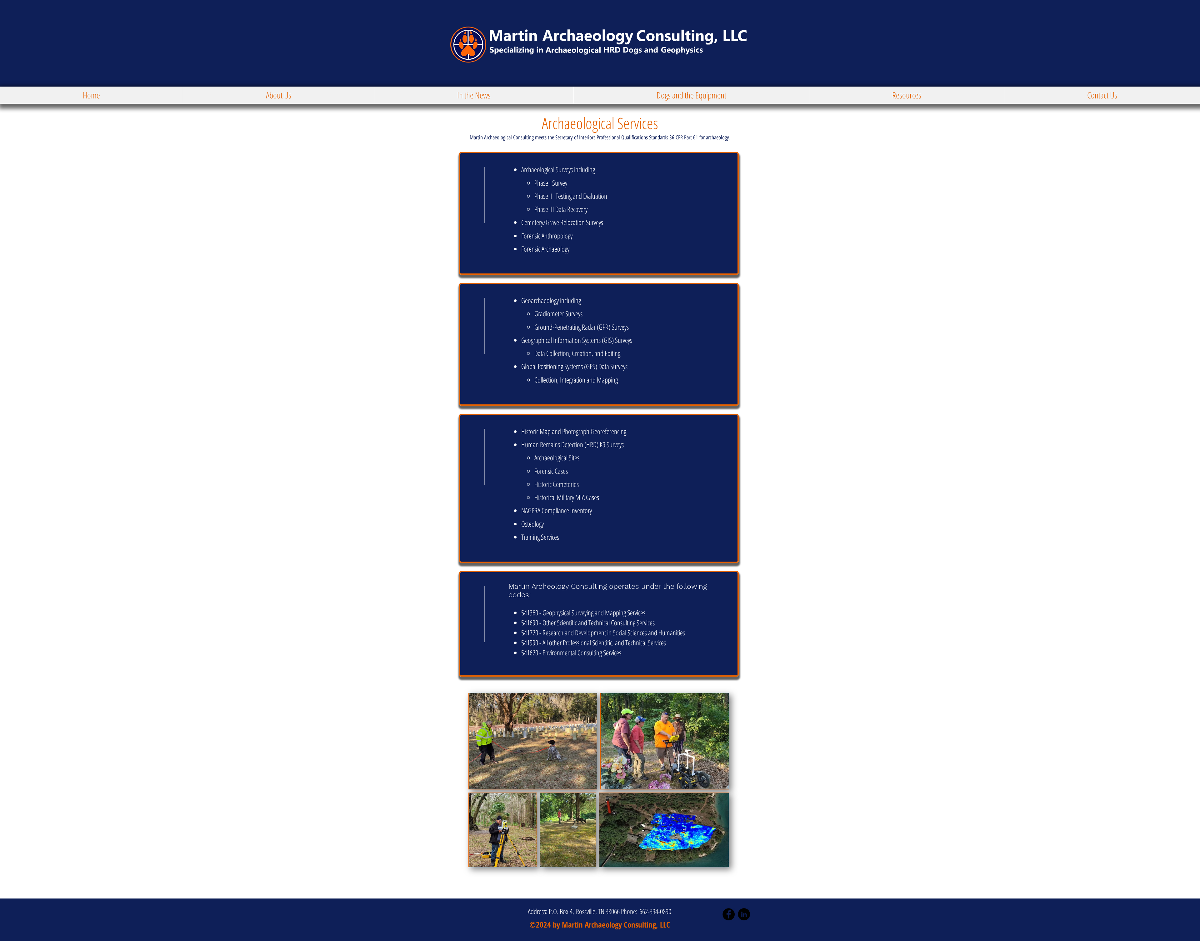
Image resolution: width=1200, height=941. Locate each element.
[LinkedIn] (744, 914)
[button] (278, 95)
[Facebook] (728, 914)
